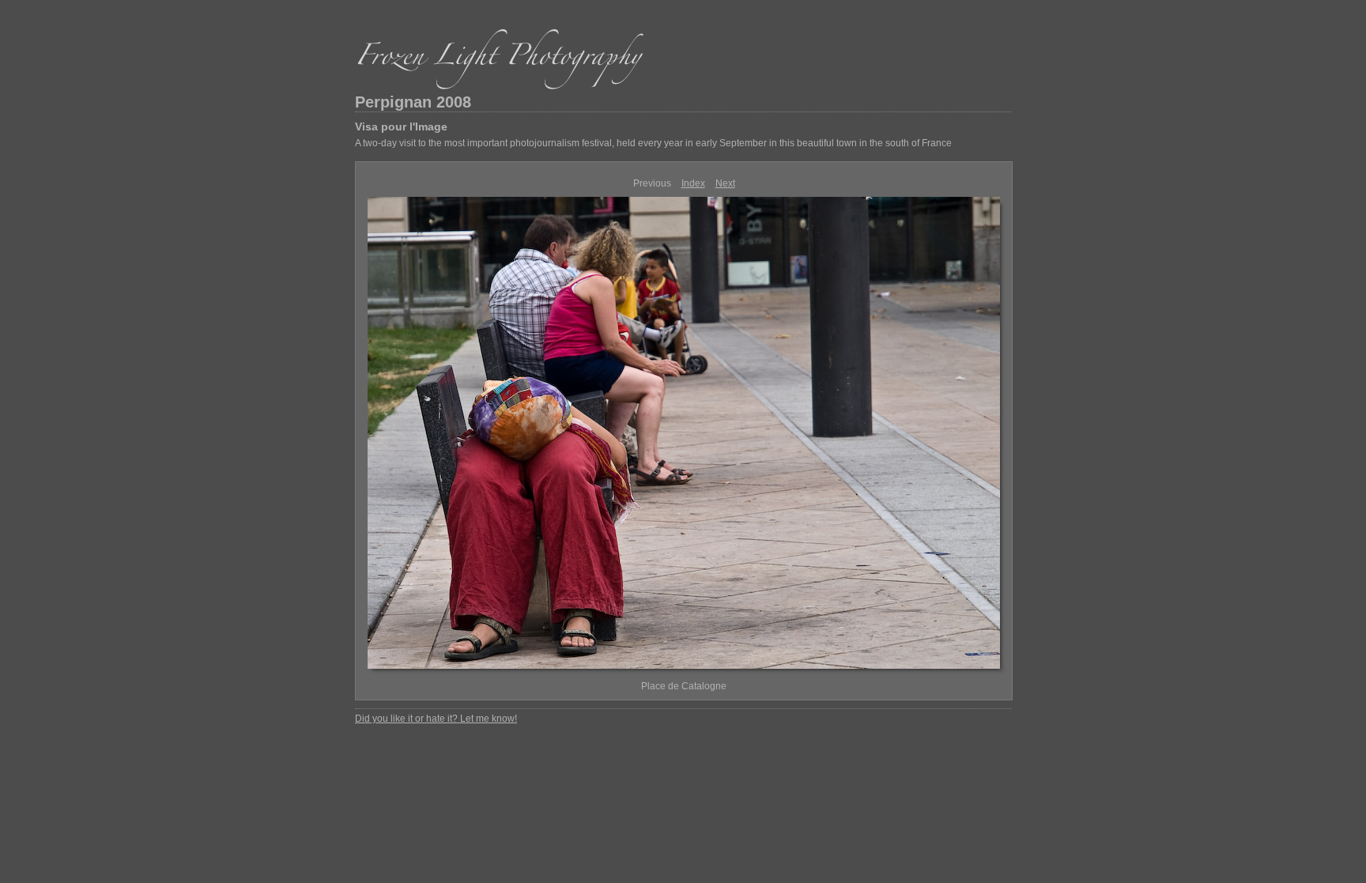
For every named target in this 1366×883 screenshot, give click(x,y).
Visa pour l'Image (401, 126)
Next (725, 183)
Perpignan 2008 (413, 102)
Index (693, 183)
